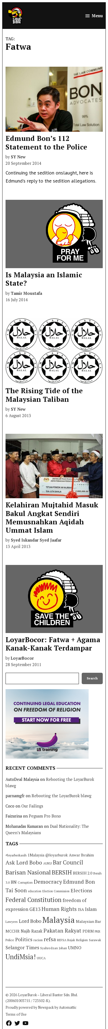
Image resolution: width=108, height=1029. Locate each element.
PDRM (88, 931)
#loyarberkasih (16, 855)
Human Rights (59, 909)
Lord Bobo (30, 921)
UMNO (74, 948)
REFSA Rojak (66, 940)
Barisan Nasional (28, 872)
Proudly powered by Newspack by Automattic (41, 1007)
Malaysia (58, 920)
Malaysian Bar (88, 921)
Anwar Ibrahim (81, 855)
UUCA (41, 958)
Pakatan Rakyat (62, 930)
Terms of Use (16, 1014)
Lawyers (12, 922)
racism (38, 940)
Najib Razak (31, 931)
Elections (81, 890)
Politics (23, 939)
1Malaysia (36, 855)
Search (92, 678)
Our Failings (32, 806)
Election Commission (56, 891)
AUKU (47, 863)
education (34, 891)
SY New (18, 157)
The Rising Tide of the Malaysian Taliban (44, 394)
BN (14, 882)
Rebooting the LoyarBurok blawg (61, 795)
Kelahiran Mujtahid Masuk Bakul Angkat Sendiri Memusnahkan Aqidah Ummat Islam (52, 517)
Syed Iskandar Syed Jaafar (36, 540)
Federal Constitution (33, 900)
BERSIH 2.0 (82, 873)
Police (10, 940)
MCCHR (13, 931)
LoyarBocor (22, 658)
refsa (50, 939)
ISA (81, 909)
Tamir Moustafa (26, 293)
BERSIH (62, 872)
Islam (91, 909)
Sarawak (95, 940)
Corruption (25, 883)
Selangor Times (22, 947)
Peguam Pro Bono (45, 816)
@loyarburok (56, 855)
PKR (97, 931)
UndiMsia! (21, 956)
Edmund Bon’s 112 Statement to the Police (46, 142)
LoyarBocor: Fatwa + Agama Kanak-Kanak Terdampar (53, 643)
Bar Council (68, 862)
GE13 (34, 909)
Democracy (48, 881)
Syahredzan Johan (53, 948)
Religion (82, 940)
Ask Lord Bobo (24, 862)
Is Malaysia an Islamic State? (44, 279)
